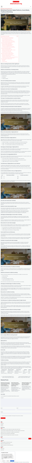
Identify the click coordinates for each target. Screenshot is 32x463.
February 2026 (2, 448)
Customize (3, 460)
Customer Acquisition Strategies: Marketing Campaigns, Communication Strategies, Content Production (13, 430)
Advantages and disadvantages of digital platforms (7, 44)
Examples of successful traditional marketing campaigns (8, 57)
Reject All (8, 460)
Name (2, 408)
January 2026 (2, 449)
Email (17, 408)
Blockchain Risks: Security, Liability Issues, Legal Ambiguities (8, 433)
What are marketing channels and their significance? (7, 37)
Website (2, 411)
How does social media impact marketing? (6, 48)
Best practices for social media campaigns (6, 50)
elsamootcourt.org (16, 3)
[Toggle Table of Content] (17, 36)
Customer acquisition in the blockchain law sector (6, 442)
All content (2, 424)
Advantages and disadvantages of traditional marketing (8, 55)
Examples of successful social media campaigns (7, 52)
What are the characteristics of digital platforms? (6, 42)
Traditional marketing (4, 61)
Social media (3, 60)
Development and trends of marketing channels (7, 40)
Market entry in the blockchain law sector (6, 8)
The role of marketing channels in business (6, 39)
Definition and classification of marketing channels (7, 38)
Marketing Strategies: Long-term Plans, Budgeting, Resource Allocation (26, 383)
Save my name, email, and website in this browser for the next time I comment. (12, 415)
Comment (2, 397)
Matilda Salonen (3, 13)
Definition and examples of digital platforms (7, 43)
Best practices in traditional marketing (6, 56)
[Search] (30, 6)
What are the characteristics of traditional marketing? (7, 53)
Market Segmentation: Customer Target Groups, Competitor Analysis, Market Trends (15, 384)
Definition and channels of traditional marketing (7, 54)
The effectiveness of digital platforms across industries (8, 46)
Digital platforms (4, 59)
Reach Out (2, 425)
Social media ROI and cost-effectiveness (6, 51)
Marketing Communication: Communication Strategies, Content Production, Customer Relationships (5, 384)
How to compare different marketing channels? (6, 58)
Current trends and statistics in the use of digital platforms (8, 47)
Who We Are (2, 423)
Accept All (12, 460)
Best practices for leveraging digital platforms (7, 45)
